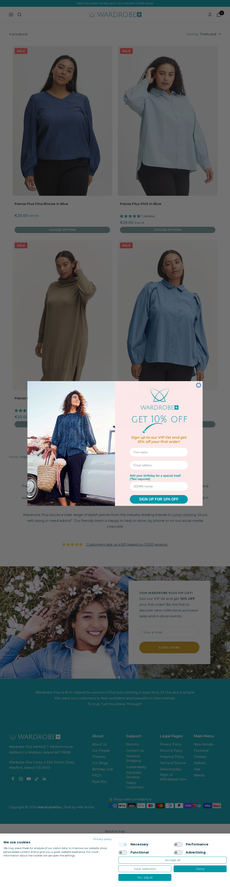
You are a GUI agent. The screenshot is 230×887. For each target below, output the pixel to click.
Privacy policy (102, 839)
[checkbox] (122, 844)
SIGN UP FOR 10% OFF (159, 499)
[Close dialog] (198, 385)
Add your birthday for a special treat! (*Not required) (155, 477)
